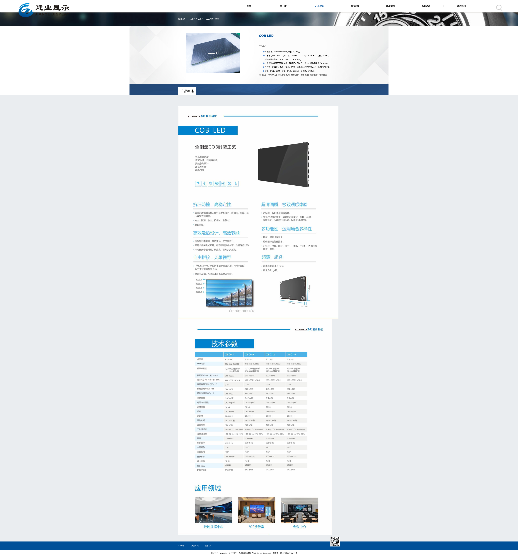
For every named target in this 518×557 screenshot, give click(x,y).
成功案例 (390, 6)
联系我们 (461, 6)
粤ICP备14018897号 (288, 553)
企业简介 (182, 545)
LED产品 (209, 19)
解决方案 (355, 6)
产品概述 (187, 91)
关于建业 (284, 6)
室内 (217, 19)
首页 (249, 6)
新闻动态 (426, 6)
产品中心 (319, 6)
